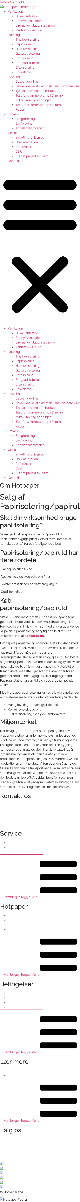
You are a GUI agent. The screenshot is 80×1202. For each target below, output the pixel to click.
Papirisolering (25, 44)
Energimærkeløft (20, 1075)
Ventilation (15, 11)
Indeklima (15, 77)
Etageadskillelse (27, 63)
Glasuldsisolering (28, 53)
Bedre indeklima (27, 81)
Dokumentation (27, 142)
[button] (40, 244)
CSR (19, 151)
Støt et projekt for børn (32, 156)
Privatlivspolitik (18, 998)
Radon (20, 109)
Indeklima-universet (30, 137)
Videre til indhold (12, 2)
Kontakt (13, 161)
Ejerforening (24, 123)
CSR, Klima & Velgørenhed (26, 929)
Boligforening (25, 119)
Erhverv (13, 114)
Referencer (23, 147)
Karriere (13, 925)
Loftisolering (25, 58)
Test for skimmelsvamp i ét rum (38, 105)
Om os (12, 133)
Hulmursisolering (27, 49)
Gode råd (14, 1071)
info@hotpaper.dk (12, 805)
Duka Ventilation (27, 16)
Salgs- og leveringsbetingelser (29, 993)
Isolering (14, 35)
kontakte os (34, 636)
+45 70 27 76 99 (11, 812)
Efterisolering (25, 67)
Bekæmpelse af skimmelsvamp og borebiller (48, 86)
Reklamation (17, 1002)
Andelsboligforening (30, 128)
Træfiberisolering (27, 39)
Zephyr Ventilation (29, 21)
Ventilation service (29, 30)
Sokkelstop (24, 72)
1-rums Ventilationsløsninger (36, 25)
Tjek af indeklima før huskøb (36, 91)
